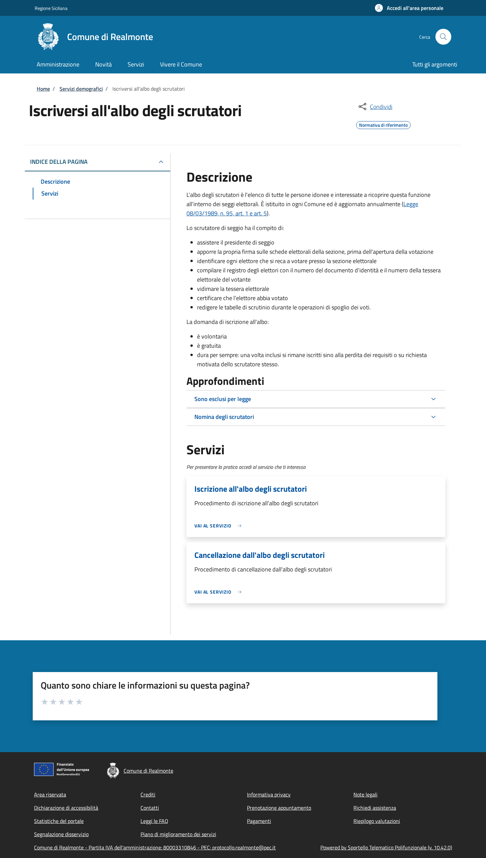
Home (43, 89)
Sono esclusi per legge (222, 398)
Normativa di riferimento (383, 124)
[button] (409, 8)
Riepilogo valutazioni (376, 821)
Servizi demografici (81, 89)
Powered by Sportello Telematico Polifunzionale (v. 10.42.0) (386, 847)
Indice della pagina (59, 161)
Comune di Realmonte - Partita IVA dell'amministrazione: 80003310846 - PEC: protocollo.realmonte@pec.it (155, 847)
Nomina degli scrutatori (224, 416)
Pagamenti (259, 821)
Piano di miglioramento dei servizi (178, 834)
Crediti (148, 794)
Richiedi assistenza (374, 808)
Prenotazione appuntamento (279, 808)
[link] (219, 525)
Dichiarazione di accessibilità (66, 808)
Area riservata (50, 794)
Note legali (365, 794)
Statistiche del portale (59, 821)
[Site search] (443, 37)
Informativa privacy (269, 794)
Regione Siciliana (51, 8)
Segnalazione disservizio (61, 834)
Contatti (150, 808)
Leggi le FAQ (154, 821)
